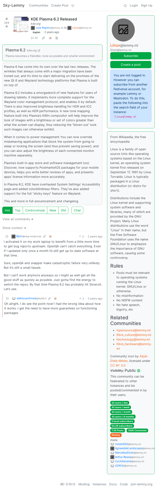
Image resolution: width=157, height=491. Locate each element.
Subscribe (131, 56)
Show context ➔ (14, 228)
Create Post (59, 5)
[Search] (125, 5)
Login (134, 5)
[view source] (57, 38)
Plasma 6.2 (15, 50)
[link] (43, 37)
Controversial (35, 210)
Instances (99, 484)
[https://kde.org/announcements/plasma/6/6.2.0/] (21, 24)
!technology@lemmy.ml (133, 339)
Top (17, 210)
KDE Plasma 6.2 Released (54, 19)
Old (63, 210)
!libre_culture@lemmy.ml (133, 335)
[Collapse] (7, 236)
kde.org (36, 23)
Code (124, 484)
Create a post (131, 64)
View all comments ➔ (17, 219)
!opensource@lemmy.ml (133, 330)
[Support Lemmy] (73, 5)
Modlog (116, 435)
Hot (7, 210)
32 (36, 37)
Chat (77, 210)
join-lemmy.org (141, 484)
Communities (38, 5)
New (53, 210)
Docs (113, 484)
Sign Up (146, 5)
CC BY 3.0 (117, 365)
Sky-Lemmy (14, 5)
